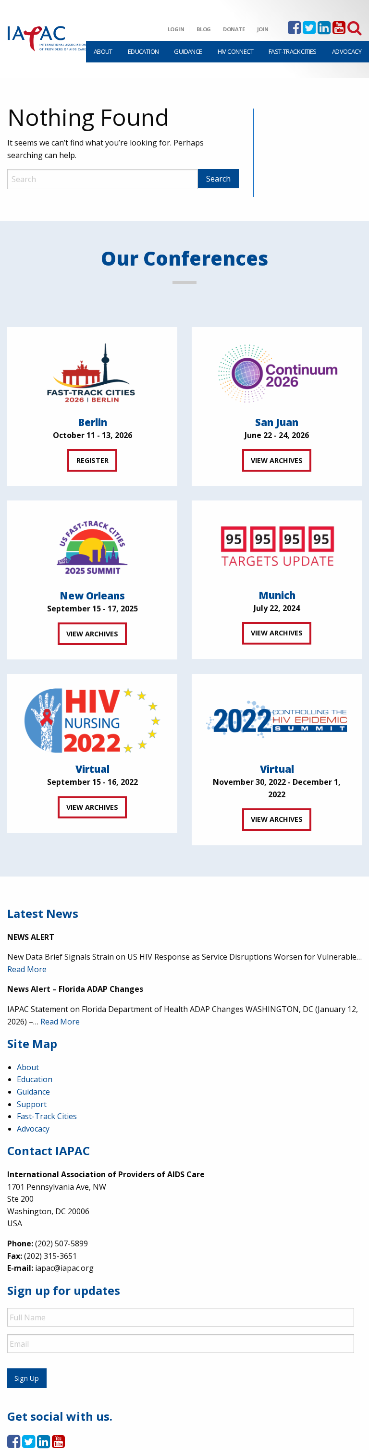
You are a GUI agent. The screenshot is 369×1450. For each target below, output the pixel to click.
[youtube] (338, 30)
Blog (204, 29)
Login (176, 29)
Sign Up (26, 1378)
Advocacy (346, 51)
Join (263, 29)
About (103, 51)
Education (143, 51)
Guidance (188, 51)
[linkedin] (324, 30)
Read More (27, 969)
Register (92, 460)
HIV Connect (235, 51)
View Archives (277, 460)
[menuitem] (103, 51)
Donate (234, 29)
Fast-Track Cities (293, 51)
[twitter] (309, 30)
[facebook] (294, 30)
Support (32, 1104)
